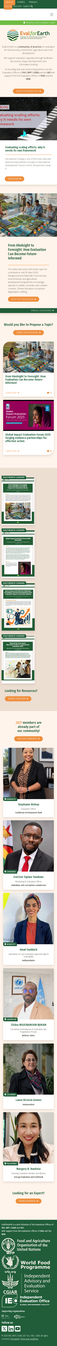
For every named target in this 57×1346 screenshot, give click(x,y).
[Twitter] (4, 1330)
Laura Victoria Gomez (28, 1100)
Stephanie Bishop (28, 804)
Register (17, 6)
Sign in (8, 6)
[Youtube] (17, 1330)
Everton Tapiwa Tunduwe (28, 877)
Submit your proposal (27, 332)
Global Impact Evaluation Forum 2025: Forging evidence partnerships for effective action (28, 438)
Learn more (11, 393)
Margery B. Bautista (28, 1169)
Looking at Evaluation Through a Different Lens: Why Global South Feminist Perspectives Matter (25, 150)
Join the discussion (22, 299)
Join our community (27, 738)
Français (33, 2)
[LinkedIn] (11, 1330)
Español (21, 2)
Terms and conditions (29, 1339)
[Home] (28, 35)
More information (27, 91)
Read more (13, 180)
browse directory (17, 698)
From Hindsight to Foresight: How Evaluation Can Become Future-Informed (27, 251)
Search (26, 6)
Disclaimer (15, 1339)
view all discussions (41, 310)
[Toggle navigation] (51, 14)
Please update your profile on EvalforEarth (37, 22)
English (9, 2)
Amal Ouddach (28, 949)
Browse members (27, 1201)
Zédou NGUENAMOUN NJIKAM (28, 1025)
